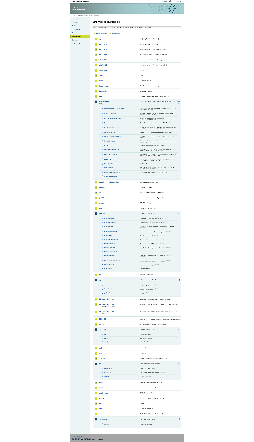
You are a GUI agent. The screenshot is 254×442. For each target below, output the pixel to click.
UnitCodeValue (108, 167)
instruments (108, 268)
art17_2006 (103, 54)
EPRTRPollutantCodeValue (112, 118)
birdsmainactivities (110, 222)
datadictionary (104, 86)
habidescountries (109, 243)
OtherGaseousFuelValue (111, 149)
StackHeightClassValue (111, 164)
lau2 (100, 353)
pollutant (107, 293)
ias (100, 275)
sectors (106, 376)
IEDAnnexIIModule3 (106, 304)
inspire (101, 324)
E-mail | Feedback (78, 436)
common (102, 81)
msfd (101, 382)
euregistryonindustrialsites (109, 182)
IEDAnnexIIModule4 (106, 312)
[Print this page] (169, 1)
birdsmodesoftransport (111, 231)
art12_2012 (103, 44)
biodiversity (103, 70)
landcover (102, 329)
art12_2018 (103, 49)
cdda (101, 75)
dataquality (103, 91)
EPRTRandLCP (105, 101)
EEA (80, 1)
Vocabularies (76, 36)
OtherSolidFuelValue (110, 154)
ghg (100, 208)
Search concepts (116, 33)
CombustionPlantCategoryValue (114, 108)
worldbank (103, 419)
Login (165, 1)
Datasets (75, 22)
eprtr (100, 96)
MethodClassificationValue (112, 136)
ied (100, 280)
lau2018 (102, 358)
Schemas (75, 33)
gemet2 (101, 203)
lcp (100, 363)
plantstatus (107, 372)
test (100, 403)
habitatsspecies (109, 264)
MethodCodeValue (109, 141)
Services (74, 40)
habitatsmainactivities (111, 251)
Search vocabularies (101, 33)
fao (100, 192)
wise (100, 414)
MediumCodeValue (110, 132)
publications (103, 393)
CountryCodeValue (110, 113)
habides (102, 213)
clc (105, 334)
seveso (101, 398)
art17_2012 (103, 60)
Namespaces (76, 43)
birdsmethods (108, 226)
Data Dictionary (87, 15)
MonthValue (108, 146)
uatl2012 (106, 342)
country (106, 424)
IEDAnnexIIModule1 (106, 299)
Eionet (80, 15)
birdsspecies (108, 235)
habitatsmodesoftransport (112, 260)
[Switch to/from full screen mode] (172, 1)
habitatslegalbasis (109, 247)
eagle (106, 338)
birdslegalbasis (109, 218)
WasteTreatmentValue (110, 176)
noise (101, 388)
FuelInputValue (109, 123)
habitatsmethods (109, 255)
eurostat (102, 187)
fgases (101, 198)
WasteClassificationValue (112, 172)
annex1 (106, 285)
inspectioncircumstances (112, 289)
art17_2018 (103, 65)
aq (100, 39)
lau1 (100, 348)
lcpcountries (108, 368)
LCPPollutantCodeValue (111, 128)
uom (100, 409)
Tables (74, 26)
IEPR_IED (102, 319)
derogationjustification (111, 239)
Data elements (76, 29)
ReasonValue (108, 159)
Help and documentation (80, 19)
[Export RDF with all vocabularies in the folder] (179, 104)
